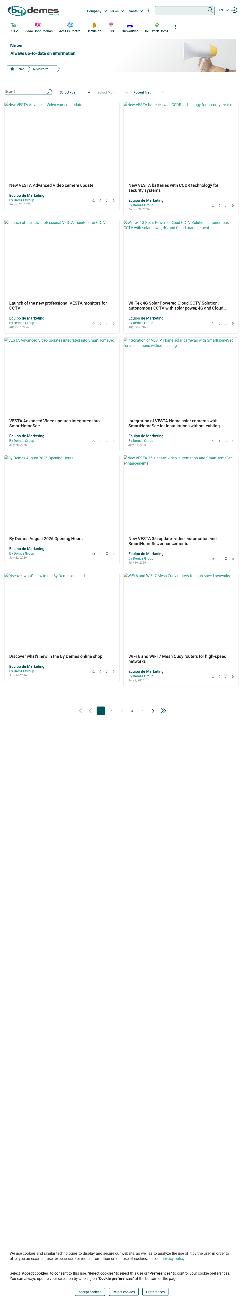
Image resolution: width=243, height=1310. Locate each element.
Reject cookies (124, 1292)
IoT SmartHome (156, 31)
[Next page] (153, 711)
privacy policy (173, 1258)
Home (20, 69)
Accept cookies (90, 1292)
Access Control (70, 31)
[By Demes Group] (33, 11)
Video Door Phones (38, 31)
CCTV (13, 31)
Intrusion (94, 31)
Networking (130, 31)
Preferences (155, 1292)
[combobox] (185, 10)
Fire (111, 31)
